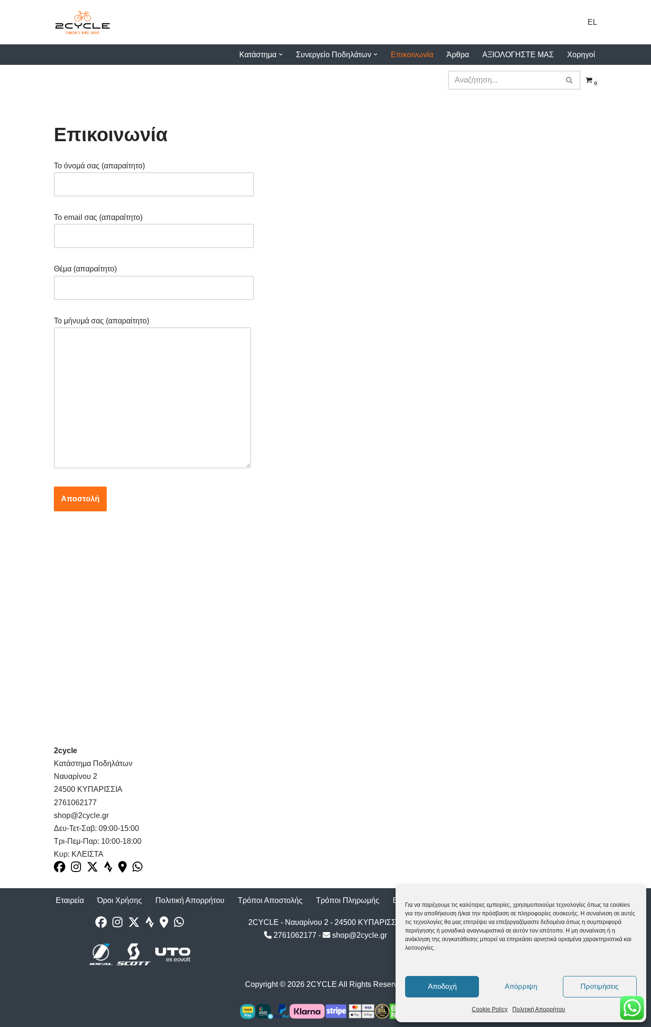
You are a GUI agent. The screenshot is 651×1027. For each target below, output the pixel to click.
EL (592, 22)
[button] (281, 54)
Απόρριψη (521, 986)
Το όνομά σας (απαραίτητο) (99, 166)
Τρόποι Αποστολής (270, 900)
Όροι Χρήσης (119, 900)
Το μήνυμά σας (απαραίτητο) (101, 321)
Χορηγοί (581, 55)
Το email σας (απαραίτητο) (98, 217)
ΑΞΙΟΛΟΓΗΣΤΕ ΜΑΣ (518, 55)
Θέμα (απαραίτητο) (85, 269)
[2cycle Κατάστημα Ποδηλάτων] (82, 22)
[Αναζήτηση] (569, 80)
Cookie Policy (490, 1009)
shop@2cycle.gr (358, 935)
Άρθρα (458, 55)
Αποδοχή (442, 986)
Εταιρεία (70, 900)
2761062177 (294, 935)
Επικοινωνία (412, 55)
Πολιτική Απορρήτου (538, 1009)
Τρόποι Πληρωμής (347, 900)
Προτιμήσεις (599, 986)
